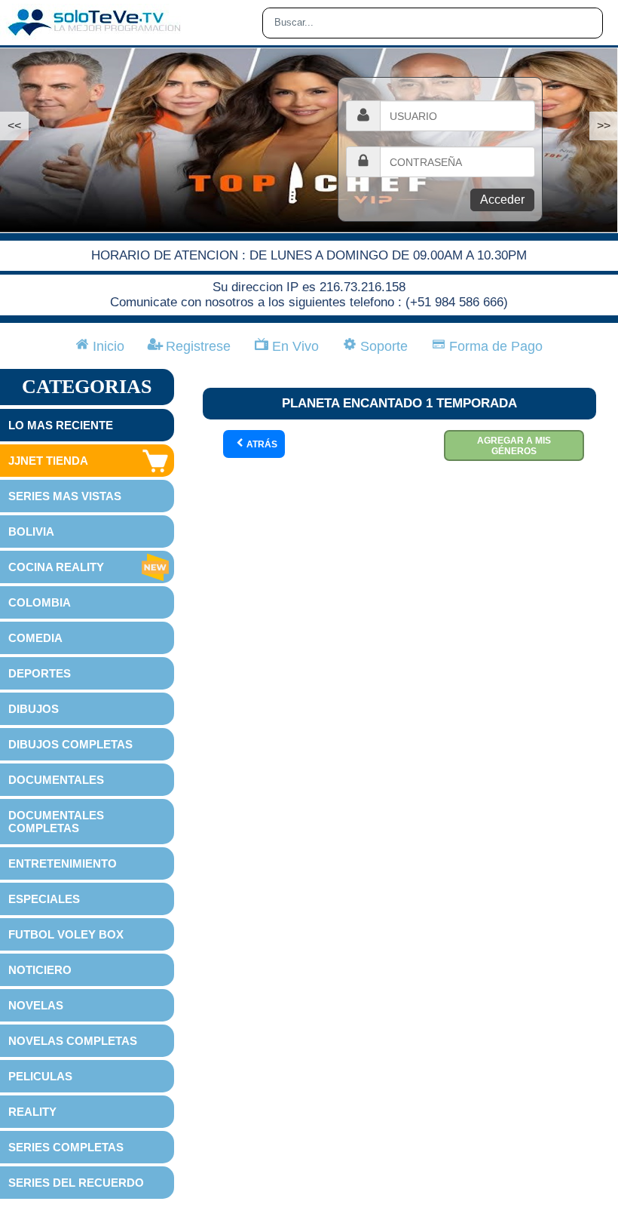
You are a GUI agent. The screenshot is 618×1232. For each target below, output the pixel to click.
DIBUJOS (33, 708)
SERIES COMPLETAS (66, 1147)
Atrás (260, 444)
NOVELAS (35, 1005)
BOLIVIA (31, 531)
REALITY (32, 1111)
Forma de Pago (494, 346)
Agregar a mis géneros (514, 445)
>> (603, 125)
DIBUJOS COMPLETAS (70, 744)
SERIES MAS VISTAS (64, 496)
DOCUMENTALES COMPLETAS (56, 821)
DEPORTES (39, 673)
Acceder (502, 199)
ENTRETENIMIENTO (62, 863)
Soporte (382, 346)
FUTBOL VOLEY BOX (66, 934)
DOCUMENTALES (56, 779)
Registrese (196, 346)
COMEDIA (35, 637)
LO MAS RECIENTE (60, 425)
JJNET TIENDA (48, 460)
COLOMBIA (39, 602)
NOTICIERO (40, 969)
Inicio (106, 346)
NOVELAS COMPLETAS (72, 1040)
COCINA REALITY (56, 567)
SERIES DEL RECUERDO (76, 1182)
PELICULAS (40, 1076)
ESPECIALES (44, 899)
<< (14, 125)
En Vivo (293, 346)
